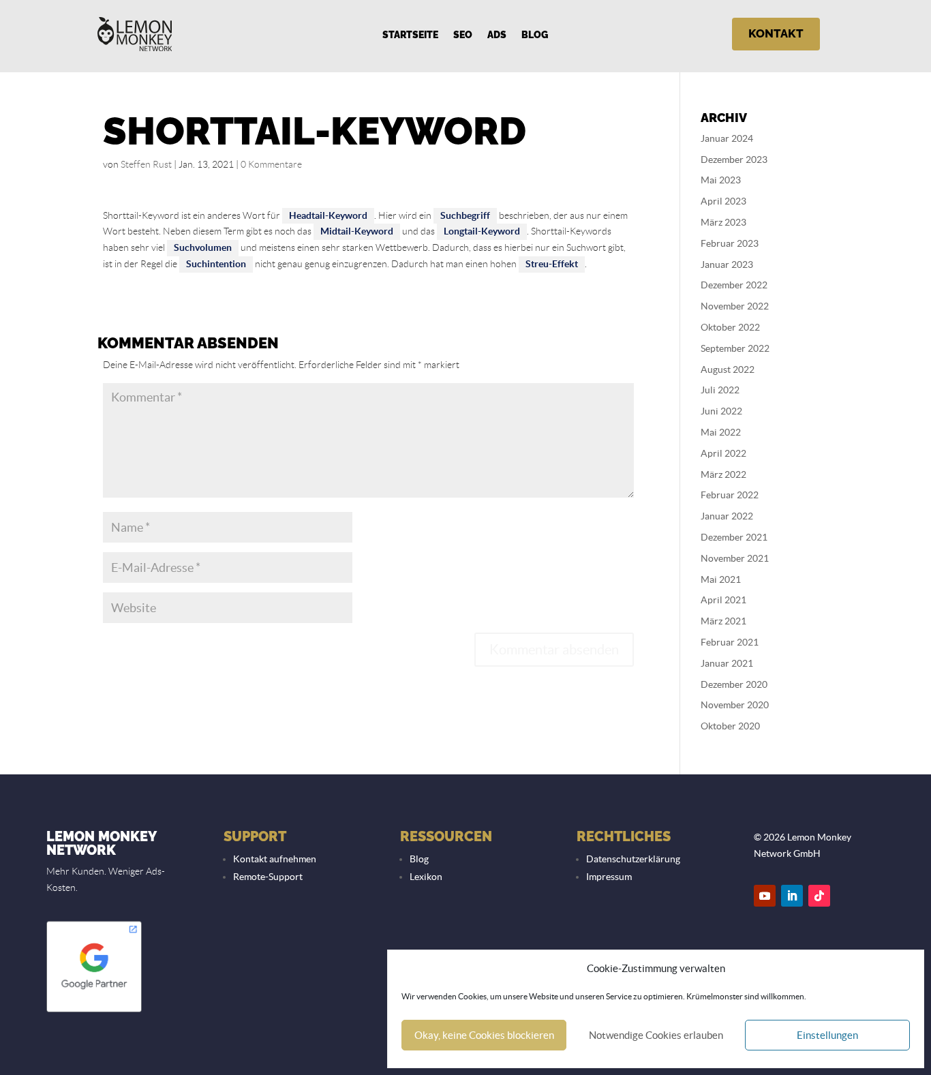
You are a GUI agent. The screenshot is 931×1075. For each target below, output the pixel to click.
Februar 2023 (730, 243)
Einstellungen (827, 1035)
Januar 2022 (727, 516)
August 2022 (727, 369)
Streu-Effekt (551, 263)
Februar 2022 (730, 494)
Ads (496, 35)
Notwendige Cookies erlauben (656, 1035)
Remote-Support (268, 876)
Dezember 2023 (734, 159)
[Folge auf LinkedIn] (792, 896)
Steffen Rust (146, 164)
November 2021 (735, 558)
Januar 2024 (727, 138)
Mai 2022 (721, 432)
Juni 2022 (721, 411)
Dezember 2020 (734, 684)
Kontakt (776, 33)
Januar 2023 (727, 264)
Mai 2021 (721, 579)
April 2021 (723, 599)
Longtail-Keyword (482, 231)
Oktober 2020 (730, 726)
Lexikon (426, 876)
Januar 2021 (727, 663)
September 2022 (735, 348)
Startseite (410, 35)
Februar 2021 (730, 642)
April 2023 (723, 201)
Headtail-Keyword (328, 215)
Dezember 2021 (734, 537)
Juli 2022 (720, 389)
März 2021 (723, 621)
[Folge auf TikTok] (819, 896)
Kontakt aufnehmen (274, 858)
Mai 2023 (721, 180)
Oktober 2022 (730, 327)
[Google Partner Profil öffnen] (94, 1010)
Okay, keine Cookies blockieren (484, 1035)
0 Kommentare (271, 164)
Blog (534, 35)
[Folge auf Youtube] (765, 896)
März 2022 (723, 474)
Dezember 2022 (734, 284)
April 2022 (723, 453)
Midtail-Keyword (356, 231)
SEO (462, 35)
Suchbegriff (465, 215)
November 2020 (735, 704)
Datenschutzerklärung (633, 858)
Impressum (609, 876)
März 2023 (723, 222)
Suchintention (216, 263)
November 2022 (735, 306)
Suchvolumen (203, 247)
